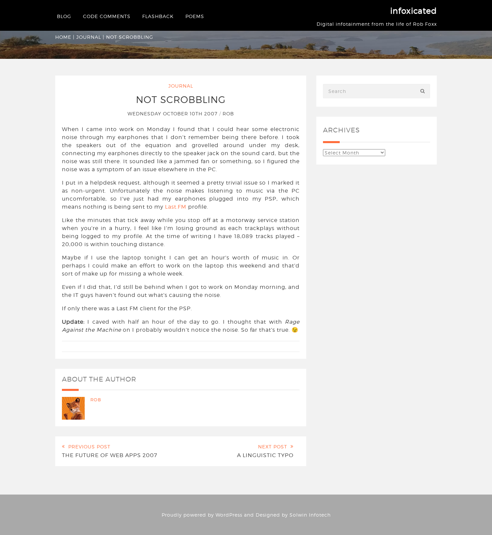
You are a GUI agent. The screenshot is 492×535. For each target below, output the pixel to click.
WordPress (229, 515)
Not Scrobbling (181, 99)
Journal (88, 37)
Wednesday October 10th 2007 (173, 113)
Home (63, 37)
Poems (194, 16)
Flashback (158, 16)
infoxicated (413, 11)
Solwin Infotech (310, 515)
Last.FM (175, 207)
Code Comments (107, 16)
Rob (228, 113)
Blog (64, 16)
